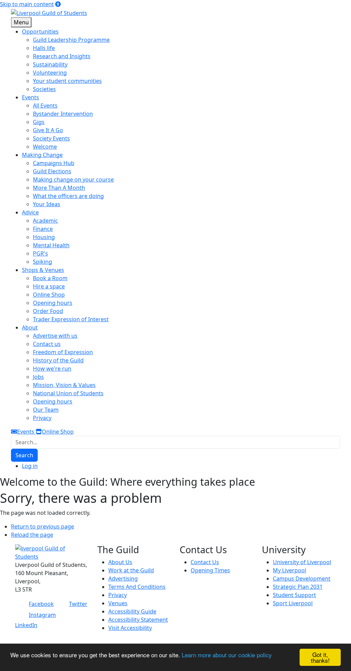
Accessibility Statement (138, 619)
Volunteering (50, 72)
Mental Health (51, 245)
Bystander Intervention (63, 113)
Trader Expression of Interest (71, 319)
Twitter (78, 604)
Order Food (48, 311)
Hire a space (49, 286)
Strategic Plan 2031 (298, 587)
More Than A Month (59, 187)
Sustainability (50, 64)
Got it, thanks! (320, 657)
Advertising (123, 578)
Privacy (42, 418)
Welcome (45, 146)
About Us (120, 562)
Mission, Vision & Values (64, 385)
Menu (21, 22)
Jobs (38, 377)
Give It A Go (48, 130)
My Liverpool (289, 570)
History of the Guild (58, 360)
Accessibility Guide (132, 611)
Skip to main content (27, 4)
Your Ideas (46, 204)
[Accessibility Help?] (58, 4)
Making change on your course (73, 179)
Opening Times (210, 570)
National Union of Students (68, 393)
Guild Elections (52, 171)
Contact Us (205, 562)
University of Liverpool (302, 562)
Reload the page (32, 534)
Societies (44, 89)
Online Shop (49, 294)
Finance (43, 229)
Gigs (39, 122)
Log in (30, 466)
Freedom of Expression (63, 352)
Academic (45, 220)
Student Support (294, 595)
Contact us (47, 344)
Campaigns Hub (53, 163)
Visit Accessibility (130, 628)
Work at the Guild (131, 570)
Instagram (42, 615)
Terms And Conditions (137, 587)
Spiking (42, 261)
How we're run (52, 368)
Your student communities (67, 81)
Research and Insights (61, 56)
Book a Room (50, 278)
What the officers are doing (68, 196)
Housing (44, 237)
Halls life (44, 48)
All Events (45, 105)
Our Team (46, 409)
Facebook (41, 604)
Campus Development (301, 578)
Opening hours (52, 303)
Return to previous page (42, 526)
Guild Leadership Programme (71, 40)
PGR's (40, 253)
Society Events (51, 138)
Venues (118, 603)
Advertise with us (55, 335)
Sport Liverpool (293, 603)
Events (26, 431)
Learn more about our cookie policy (227, 654)
